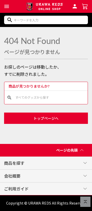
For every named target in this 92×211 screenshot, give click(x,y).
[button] (7, 6)
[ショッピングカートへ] (85, 5)
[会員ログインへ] (75, 5)
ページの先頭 (67, 150)
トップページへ (46, 118)
